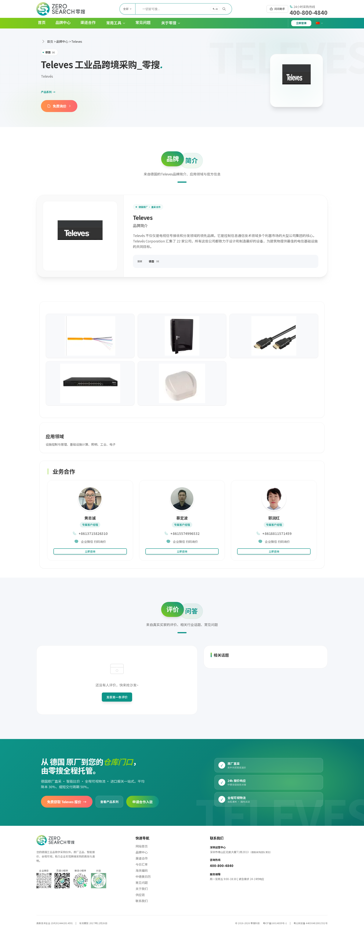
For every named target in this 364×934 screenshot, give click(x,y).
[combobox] (184, 9)
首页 (50, 41)
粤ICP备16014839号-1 (275, 923)
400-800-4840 (309, 12)
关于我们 (142, 888)
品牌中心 (62, 41)
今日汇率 (142, 864)
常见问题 (142, 882)
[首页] (60, 9)
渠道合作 (142, 858)
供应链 (140, 894)
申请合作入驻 (142, 801)
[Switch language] (319, 23)
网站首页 (142, 846)
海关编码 (142, 870)
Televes (76, 41)
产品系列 (48, 92)
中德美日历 (143, 876)
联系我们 (142, 900)
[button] (112, 23)
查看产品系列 (109, 801)
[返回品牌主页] (296, 80)
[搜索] (224, 9)
